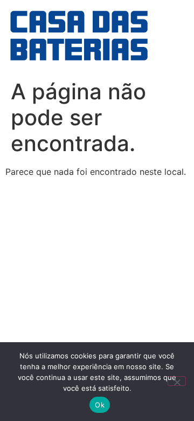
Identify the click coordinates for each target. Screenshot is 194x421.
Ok (100, 404)
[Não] (177, 381)
